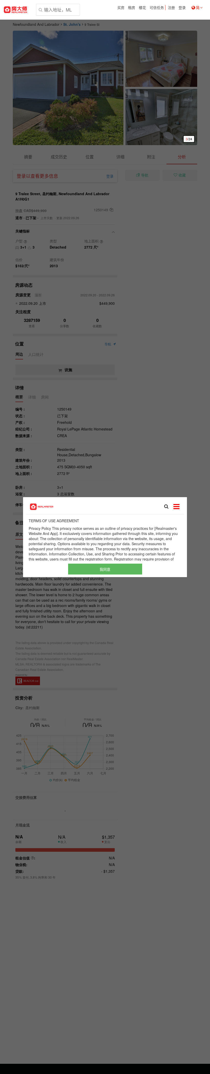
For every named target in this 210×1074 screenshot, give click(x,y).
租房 (131, 8)
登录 (182, 8)
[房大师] (15, 9)
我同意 (105, 569)
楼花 (142, 8)
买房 (120, 8)
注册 (171, 8)
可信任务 (157, 8)
